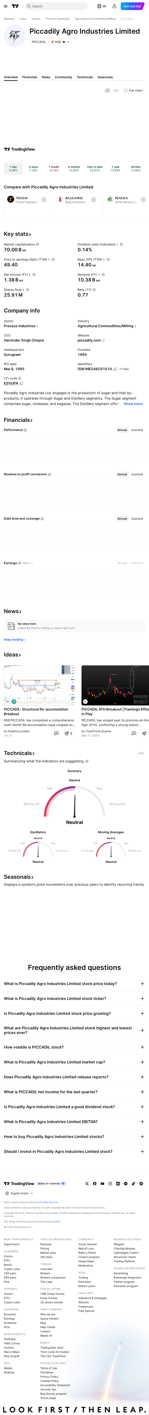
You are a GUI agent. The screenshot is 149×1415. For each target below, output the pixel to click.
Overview (46, 1269)
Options (9, 1347)
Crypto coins (12, 1269)
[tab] (122, 430)
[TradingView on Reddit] (141, 1183)
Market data (48, 1252)
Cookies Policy (49, 1380)
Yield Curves (12, 1343)
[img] (64, 42)
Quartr (56, 1221)
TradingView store (51, 1347)
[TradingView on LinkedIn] (118, 1183)
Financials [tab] (29, 77)
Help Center (47, 1327)
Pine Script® (11, 1356)
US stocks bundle (51, 1302)
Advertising (121, 1273)
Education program (126, 1286)
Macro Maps (12, 1351)
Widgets (119, 1244)
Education (84, 1281)
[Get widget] (116, 90)
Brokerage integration (127, 1277)
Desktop (9, 1372)
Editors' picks (86, 1286)
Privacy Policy (49, 1376)
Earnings (9, 1318)
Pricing (44, 1248)
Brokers (45, 1273)
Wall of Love (86, 1248)
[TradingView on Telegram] (125, 1183)
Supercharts (11, 1244)
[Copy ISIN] (115, 369)
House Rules (86, 1261)
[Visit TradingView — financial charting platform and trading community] (19, 149)
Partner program (124, 1281)
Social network (87, 1244)
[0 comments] (56, 733)
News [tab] (46, 77)
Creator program (89, 1257)
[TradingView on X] (87, 1183)
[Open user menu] (114, 6)
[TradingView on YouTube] (102, 1183)
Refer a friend (87, 1252)
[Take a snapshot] (107, 90)
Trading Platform (124, 1261)
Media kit (46, 1335)
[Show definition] (37, 244)
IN (104, 6)
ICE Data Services (48, 1202)
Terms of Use (48, 1368)
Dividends (10, 1322)
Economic (10, 1314)
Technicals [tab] (85, 77)
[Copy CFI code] (21, 383)
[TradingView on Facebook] (94, 1183)
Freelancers (85, 1306)
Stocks (8, 1256)
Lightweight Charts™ (126, 1252)
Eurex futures (48, 1298)
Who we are (47, 1314)
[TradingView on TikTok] (133, 1183)
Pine (6, 1281)
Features (45, 1244)
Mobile (8, 1368)
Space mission (49, 1318)
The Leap (46, 1281)
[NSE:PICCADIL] (7, 701)
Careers (45, 1331)
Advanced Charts (125, 1257)
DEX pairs (10, 1277)
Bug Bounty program (53, 1393)
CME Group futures (52, 1293)
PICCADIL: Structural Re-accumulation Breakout (36, 711)
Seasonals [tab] (105, 77)
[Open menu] (6, 6)
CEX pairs (10, 1273)
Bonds (8, 1264)
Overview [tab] (11, 77)
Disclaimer (46, 1372)
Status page (48, 1398)
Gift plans (46, 1257)
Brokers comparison (53, 1277)
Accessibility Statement (55, 1385)
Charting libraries (124, 1248)
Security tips (48, 1389)
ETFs (7, 1260)
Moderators (85, 1265)
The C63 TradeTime (53, 1356)
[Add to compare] (44, 200)
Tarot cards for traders (54, 1351)
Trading (83, 1277)
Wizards (83, 1302)
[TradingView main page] (15, 6)
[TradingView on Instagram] (110, 1183)
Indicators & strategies (92, 1298)
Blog (43, 1322)
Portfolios (10, 1339)
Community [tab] (63, 77)
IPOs (7, 1327)
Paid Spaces (86, 1310)
